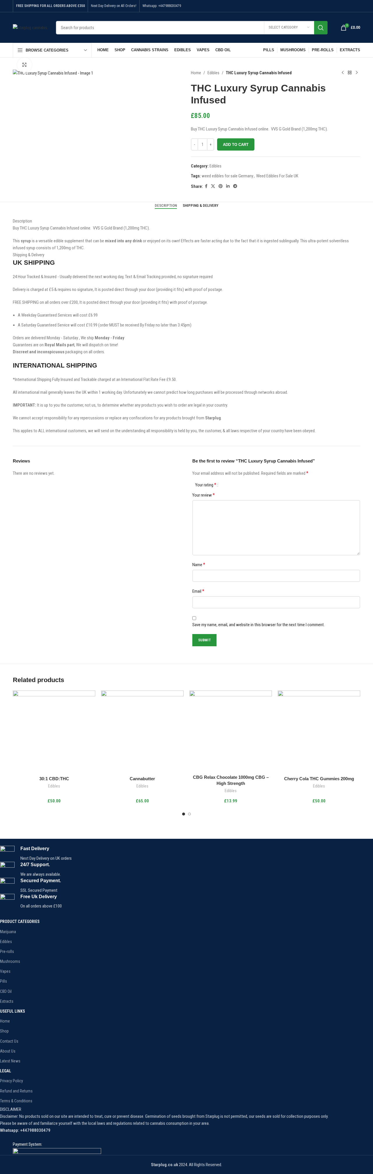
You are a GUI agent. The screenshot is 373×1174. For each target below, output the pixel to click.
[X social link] (213, 186)
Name (198, 564)
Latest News (10, 1061)
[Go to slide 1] (183, 814)
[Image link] (57, 1151)
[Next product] (356, 72)
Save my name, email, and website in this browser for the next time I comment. (258, 624)
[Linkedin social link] (227, 186)
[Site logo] (30, 27)
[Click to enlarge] (24, 65)
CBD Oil (6, 991)
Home (196, 72)
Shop (4, 1031)
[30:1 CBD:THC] (54, 732)
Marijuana (8, 931)
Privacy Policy (11, 1080)
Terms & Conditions (16, 1101)
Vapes (5, 971)
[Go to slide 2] (189, 814)
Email (198, 591)
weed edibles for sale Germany (227, 176)
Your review (203, 495)
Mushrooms (10, 961)
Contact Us (9, 1041)
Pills (3, 981)
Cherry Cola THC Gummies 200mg (319, 778)
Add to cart (236, 144)
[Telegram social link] (235, 186)
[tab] (166, 205)
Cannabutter (142, 778)
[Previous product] (342, 72)
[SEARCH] (321, 27)
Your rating (205, 485)
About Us (7, 1051)
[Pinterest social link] (220, 186)
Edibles (213, 72)
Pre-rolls (7, 951)
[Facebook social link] (206, 186)
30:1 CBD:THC (54, 778)
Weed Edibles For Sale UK (277, 176)
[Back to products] (349, 72)
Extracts (6, 1001)
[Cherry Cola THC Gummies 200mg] (319, 732)
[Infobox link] (173, 854)
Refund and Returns (16, 1091)
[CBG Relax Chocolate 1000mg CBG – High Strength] (230, 731)
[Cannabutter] (142, 732)
